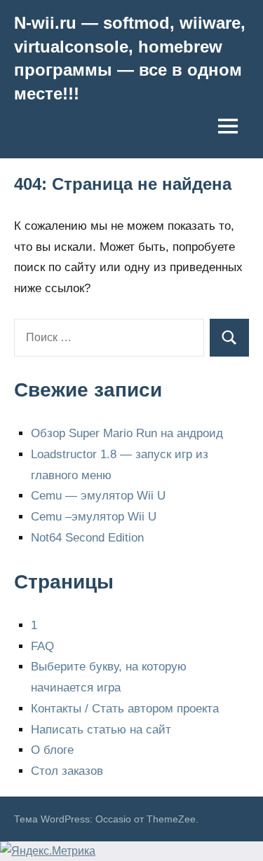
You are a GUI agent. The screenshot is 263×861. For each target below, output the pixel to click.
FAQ (42, 646)
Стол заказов (67, 771)
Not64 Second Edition (87, 537)
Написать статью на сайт (101, 729)
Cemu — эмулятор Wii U (98, 495)
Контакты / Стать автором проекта (125, 708)
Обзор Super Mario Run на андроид (127, 433)
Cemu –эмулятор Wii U (93, 516)
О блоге (52, 750)
